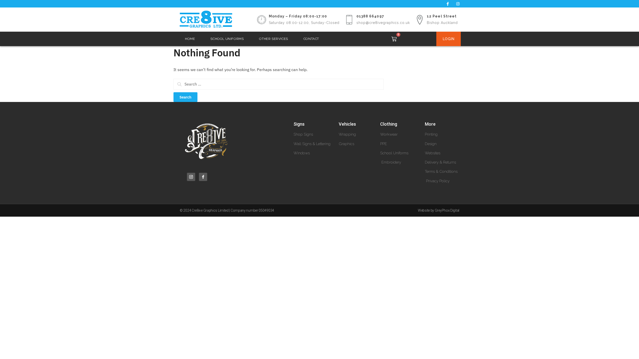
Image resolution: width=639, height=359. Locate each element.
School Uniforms (227, 39)
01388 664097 (370, 16)
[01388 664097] (349, 19)
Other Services (273, 39)
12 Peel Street (442, 16)
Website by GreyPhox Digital (438, 210)
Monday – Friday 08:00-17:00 (298, 16)
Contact (311, 39)
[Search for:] (278, 84)
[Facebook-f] (447, 3)
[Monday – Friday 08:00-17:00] (261, 19)
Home (190, 39)
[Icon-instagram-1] (191, 177)
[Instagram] (458, 3)
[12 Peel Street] (419, 19)
